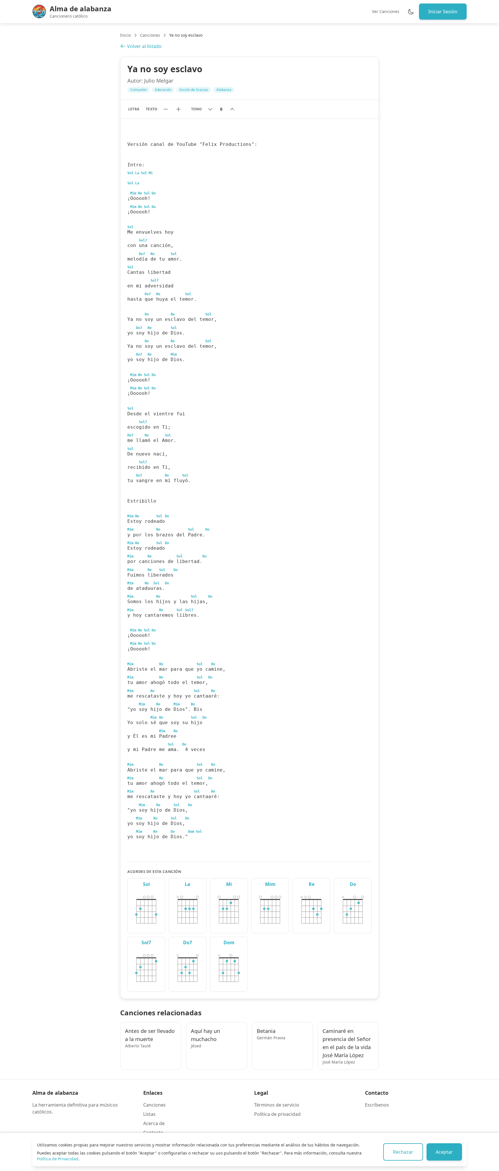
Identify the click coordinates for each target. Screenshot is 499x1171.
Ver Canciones (385, 11)
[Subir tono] (232, 109)
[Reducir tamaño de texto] (166, 109)
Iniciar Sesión (442, 11)
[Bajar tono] (210, 109)
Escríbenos (377, 1105)
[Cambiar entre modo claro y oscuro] (411, 11)
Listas (149, 1114)
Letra (133, 109)
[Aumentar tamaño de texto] (178, 109)
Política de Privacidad (57, 1158)
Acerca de (154, 1123)
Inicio (125, 35)
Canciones (150, 35)
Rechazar (403, 1152)
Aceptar (444, 1152)
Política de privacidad (277, 1114)
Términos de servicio (276, 1105)
